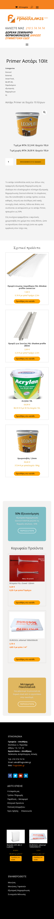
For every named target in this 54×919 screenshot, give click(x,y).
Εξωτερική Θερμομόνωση (19, 890)
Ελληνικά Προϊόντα (15, 803)
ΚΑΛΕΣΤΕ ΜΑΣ (25, 28)
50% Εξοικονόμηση (27, 513)
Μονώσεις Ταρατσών (17, 887)
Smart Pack (9, 79)
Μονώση (11, 883)
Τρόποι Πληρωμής (15, 795)
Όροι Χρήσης (12, 811)
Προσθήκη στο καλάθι (30, 162)
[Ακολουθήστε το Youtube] (20, 776)
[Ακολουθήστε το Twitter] (15, 776)
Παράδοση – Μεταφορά (17, 799)
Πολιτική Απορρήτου (16, 807)
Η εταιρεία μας (13, 791)
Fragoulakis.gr (19, 765)
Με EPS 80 (9, 82)
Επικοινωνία (26, 811)
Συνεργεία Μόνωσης (17, 894)
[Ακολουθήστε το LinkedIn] (26, 776)
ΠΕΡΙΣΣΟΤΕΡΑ (27, 530)
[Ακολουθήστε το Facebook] (10, 776)
